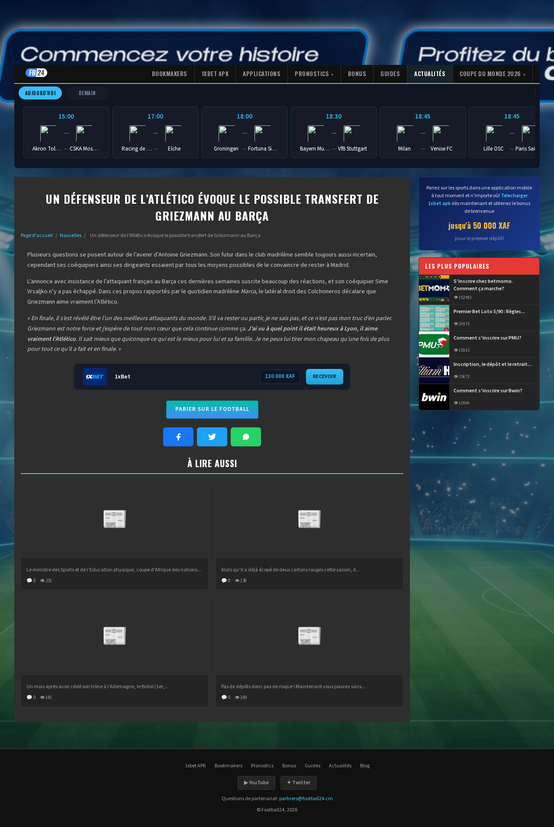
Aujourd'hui (40, 93)
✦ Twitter (298, 782)
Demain (87, 93)
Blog (365, 765)
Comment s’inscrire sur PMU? (488, 338)
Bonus (357, 73)
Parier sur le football (212, 409)
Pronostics (312, 73)
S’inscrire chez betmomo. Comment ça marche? (483, 286)
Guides (390, 73)
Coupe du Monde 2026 (490, 73)
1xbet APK (215, 73)
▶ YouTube (256, 782)
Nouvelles (70, 235)
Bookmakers (169, 73)
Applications (261, 73)
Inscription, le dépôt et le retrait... (492, 364)
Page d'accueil (37, 235)
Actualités (429, 73)
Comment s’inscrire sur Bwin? (488, 391)
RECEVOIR (324, 376)
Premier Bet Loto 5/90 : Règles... (489, 311)
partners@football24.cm (306, 798)
